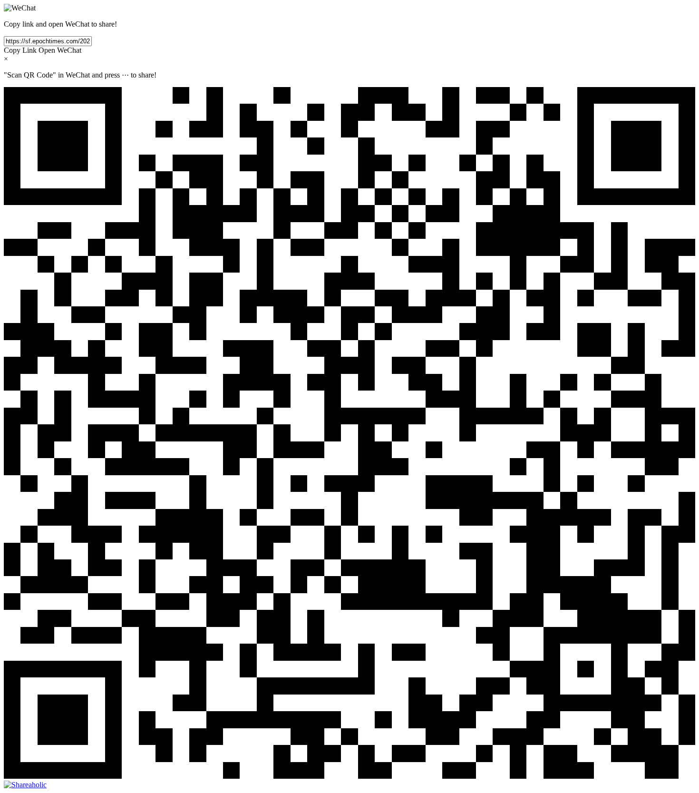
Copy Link (20, 50)
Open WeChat (60, 50)
